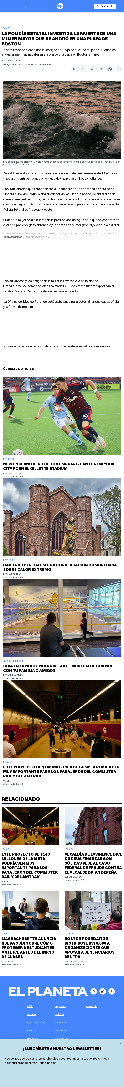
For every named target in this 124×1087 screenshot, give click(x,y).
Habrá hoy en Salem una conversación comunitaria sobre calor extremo (60, 567)
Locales (6, 28)
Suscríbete (107, 6)
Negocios (32, 1038)
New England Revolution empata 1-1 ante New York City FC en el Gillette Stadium (59, 466)
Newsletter (61, 1038)
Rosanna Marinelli (13, 675)
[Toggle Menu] (120, 6)
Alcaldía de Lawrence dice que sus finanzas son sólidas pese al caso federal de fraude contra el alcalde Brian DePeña (93, 863)
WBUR (6, 781)
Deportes (9, 459)
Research (91, 1006)
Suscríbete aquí (12, 236)
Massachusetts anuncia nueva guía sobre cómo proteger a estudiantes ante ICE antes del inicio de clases (29, 947)
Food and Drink (36, 1022)
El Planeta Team (11, 60)
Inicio (30, 1006)
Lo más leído (62, 1030)
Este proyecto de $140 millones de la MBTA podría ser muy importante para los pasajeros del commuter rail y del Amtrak (61, 771)
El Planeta (8, 961)
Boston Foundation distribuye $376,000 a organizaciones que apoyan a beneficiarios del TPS (90, 947)
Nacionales (61, 1022)
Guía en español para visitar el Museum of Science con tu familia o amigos (58, 668)
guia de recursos (13, 661)
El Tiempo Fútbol (13, 473)
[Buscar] (24, 6)
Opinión (59, 1014)
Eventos (8, 560)
